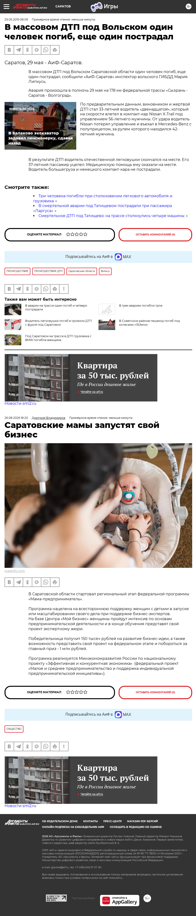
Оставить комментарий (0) (155, 234)
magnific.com (15, 571)
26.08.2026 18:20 (16, 418)
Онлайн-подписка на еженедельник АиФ (73, 827)
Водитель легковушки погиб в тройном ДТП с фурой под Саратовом (58, 322)
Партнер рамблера (83, 898)
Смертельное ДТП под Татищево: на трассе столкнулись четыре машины (111, 215)
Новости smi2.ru (20, 403)
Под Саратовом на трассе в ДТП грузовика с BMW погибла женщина (58, 338)
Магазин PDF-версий (142, 821)
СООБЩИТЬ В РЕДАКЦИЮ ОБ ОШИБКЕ (136, 827)
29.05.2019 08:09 (16, 19)
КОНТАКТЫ (90, 821)
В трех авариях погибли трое (140, 305)
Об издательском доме (60, 821)
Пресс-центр (112, 821)
